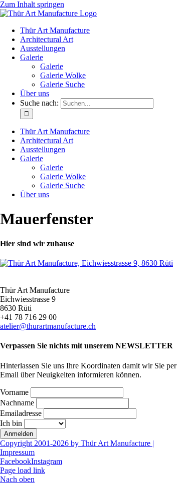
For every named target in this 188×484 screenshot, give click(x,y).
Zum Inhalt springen (32, 4)
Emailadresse (21, 413)
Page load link (22, 470)
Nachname (17, 402)
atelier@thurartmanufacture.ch (48, 326)
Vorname (14, 392)
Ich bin (11, 423)
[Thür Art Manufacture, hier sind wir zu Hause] (86, 263)
